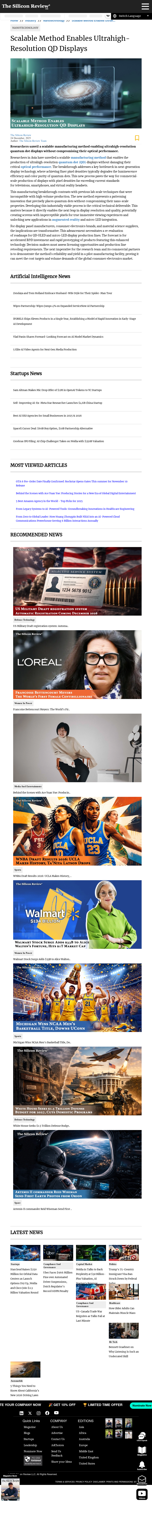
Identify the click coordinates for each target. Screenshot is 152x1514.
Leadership (30, 1445)
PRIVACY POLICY (84, 1481)
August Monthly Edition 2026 (109, 1422)
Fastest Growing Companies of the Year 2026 (128, 1422)
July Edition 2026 (109, 1434)
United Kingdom (89, 1457)
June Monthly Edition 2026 (128, 1434)
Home (14, 20)
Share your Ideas (61, 1461)
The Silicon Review (20, 135)
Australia (84, 1439)
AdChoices (57, 1445)
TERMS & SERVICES (65, 1481)
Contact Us (58, 1439)
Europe (83, 1445)
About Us (57, 1427)
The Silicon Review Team (33, 141)
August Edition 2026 (118, 1422)
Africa (82, 1433)
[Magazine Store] (10, 1489)
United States (87, 1463)
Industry (30, 20)
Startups (29, 1439)
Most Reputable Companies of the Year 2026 (118, 1434)
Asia (81, 1427)
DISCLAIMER (99, 1481)
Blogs (27, 1433)
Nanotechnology (54, 20)
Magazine (30, 1427)
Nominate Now (33, 1451)
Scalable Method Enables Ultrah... (93, 20)
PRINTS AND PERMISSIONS (119, 1481)
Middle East (86, 1451)
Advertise (57, 1433)
